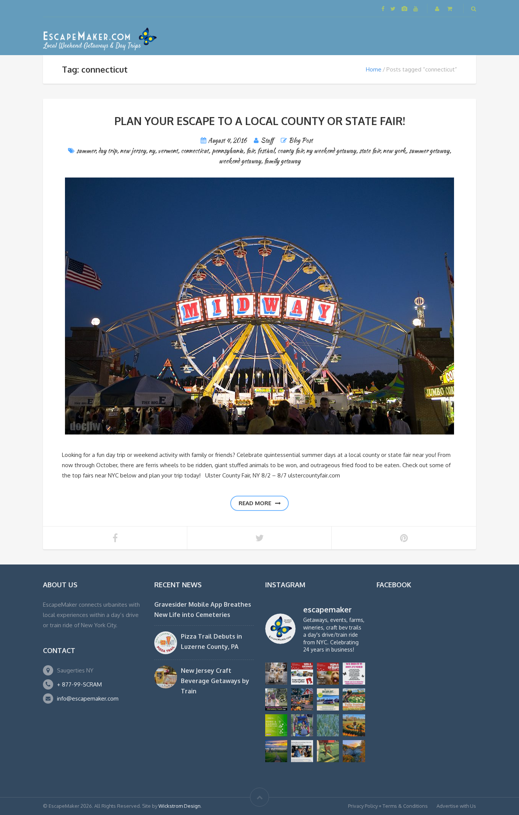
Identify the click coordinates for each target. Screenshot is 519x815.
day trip (107, 150)
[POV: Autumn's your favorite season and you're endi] (354, 751)
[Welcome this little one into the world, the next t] (328, 751)
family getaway (282, 161)
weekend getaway (240, 161)
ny (152, 150)
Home (373, 69)
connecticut (195, 150)
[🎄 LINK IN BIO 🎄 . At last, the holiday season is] (328, 725)
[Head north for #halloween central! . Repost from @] (276, 751)
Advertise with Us (456, 806)
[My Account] (438, 8)
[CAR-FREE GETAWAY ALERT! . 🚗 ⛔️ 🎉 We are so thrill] (328, 699)
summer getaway (429, 150)
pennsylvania (227, 150)
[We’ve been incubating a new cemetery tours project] (276, 699)
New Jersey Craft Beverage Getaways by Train (215, 681)
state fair (369, 150)
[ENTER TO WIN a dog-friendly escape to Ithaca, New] (302, 674)
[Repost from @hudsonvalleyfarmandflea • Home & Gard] (276, 725)
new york (394, 150)
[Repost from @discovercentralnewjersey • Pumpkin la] (354, 725)
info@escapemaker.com (88, 698)
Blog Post (301, 140)
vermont (168, 150)
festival (265, 150)
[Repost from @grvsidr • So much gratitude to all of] (354, 674)
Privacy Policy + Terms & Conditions (388, 806)
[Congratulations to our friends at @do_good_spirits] (302, 751)
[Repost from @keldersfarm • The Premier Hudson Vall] (354, 699)
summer (85, 150)
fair (250, 150)
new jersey (133, 150)
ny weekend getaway (331, 150)
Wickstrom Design (179, 806)
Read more (255, 503)
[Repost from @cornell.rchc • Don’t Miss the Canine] (276, 674)
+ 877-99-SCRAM (79, 684)
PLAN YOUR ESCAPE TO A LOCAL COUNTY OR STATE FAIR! (259, 121)
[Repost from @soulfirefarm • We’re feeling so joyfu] (302, 725)
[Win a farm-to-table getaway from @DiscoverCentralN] (302, 699)
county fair (290, 150)
